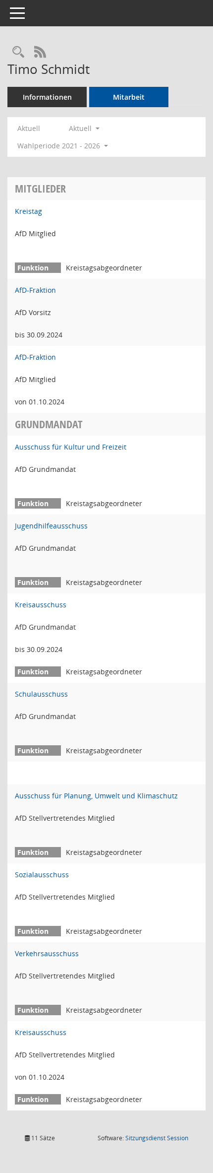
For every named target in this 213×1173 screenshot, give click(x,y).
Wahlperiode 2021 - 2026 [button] (59, 145)
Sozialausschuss (42, 874)
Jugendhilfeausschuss (51, 525)
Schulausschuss (41, 694)
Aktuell (28, 128)
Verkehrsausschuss (47, 953)
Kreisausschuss (40, 604)
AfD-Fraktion (35, 290)
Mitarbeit (129, 97)
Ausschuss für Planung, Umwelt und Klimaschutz (96, 795)
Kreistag (28, 211)
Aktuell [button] (81, 128)
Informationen (47, 97)
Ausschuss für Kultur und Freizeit (70, 447)
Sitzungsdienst (156, 1138)
